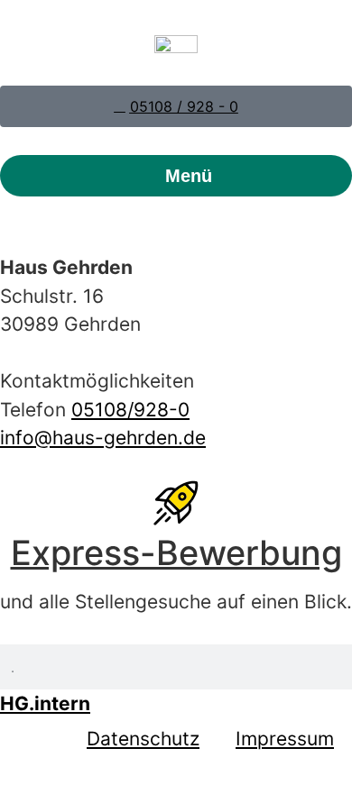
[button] (176, 175)
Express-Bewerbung (176, 552)
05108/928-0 (130, 409)
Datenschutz (143, 738)
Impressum (285, 738)
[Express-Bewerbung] (176, 502)
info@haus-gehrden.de (103, 437)
